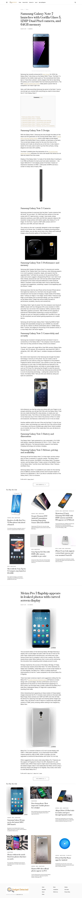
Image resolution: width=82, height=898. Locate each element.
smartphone (17, 517)
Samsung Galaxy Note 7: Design (30, 117)
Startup (66, 887)
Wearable (44, 889)
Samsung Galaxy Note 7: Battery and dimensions (35, 124)
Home (22, 9)
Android (9, 517)
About (43, 891)
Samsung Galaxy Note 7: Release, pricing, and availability (38, 126)
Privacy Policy (67, 891)
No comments (30, 604)
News (27, 9)
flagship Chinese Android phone (37, 680)
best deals (67, 889)
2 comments (30, 28)
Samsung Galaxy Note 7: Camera (31, 118)
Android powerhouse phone (31, 83)
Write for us (55, 891)
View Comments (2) (40, 484)
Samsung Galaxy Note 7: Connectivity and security (36, 122)
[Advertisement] (38, 107)
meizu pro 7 (30, 773)
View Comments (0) (40, 778)
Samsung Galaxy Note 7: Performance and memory (36, 120)
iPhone (60, 548)
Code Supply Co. (19, 894)
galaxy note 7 (30, 479)
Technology (68, 855)
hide (41, 97)
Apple (56, 548)
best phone (46, 74)
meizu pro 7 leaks (38, 773)
